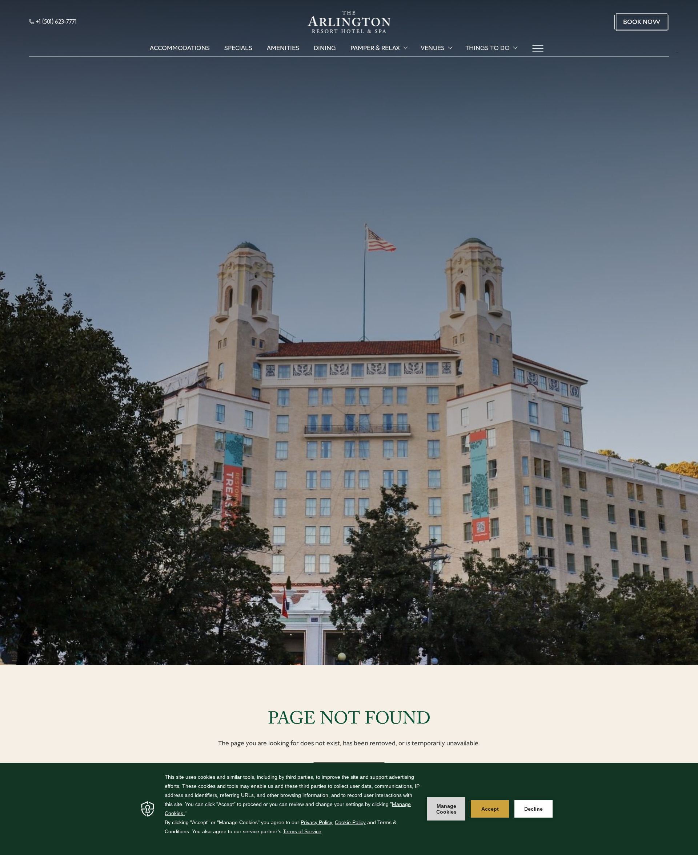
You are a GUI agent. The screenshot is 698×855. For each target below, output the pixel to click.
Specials (238, 48)
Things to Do (487, 48)
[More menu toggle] (537, 48)
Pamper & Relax (375, 48)
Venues (433, 48)
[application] (349, 809)
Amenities (283, 48)
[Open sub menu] (405, 48)
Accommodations (180, 48)
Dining (325, 48)
